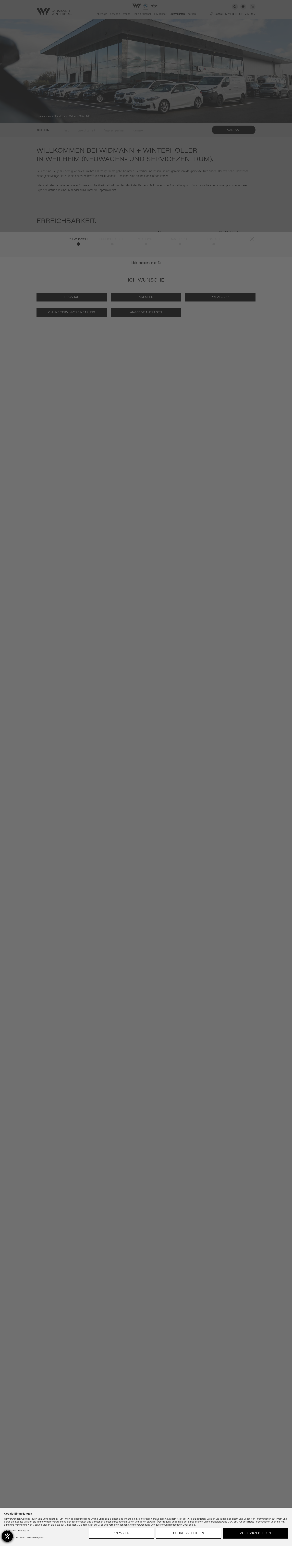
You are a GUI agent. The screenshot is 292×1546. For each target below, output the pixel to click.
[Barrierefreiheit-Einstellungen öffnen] (7, 1536)
